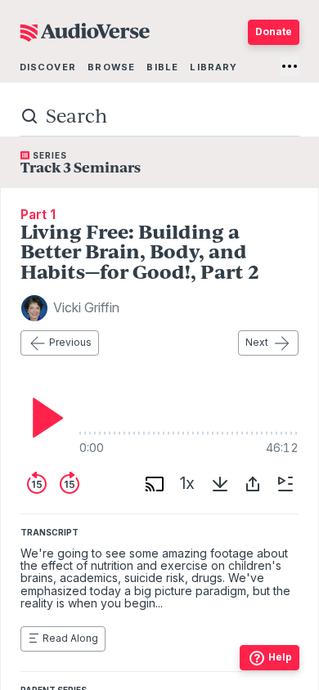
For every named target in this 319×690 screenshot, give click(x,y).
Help (280, 657)
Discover (48, 67)
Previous (70, 342)
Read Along (70, 638)
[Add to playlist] (285, 484)
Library (213, 67)
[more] (289, 66)
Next (256, 342)
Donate (273, 31)
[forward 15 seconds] (69, 484)
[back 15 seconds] (36, 484)
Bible (162, 67)
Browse (111, 67)
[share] (253, 484)
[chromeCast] (155, 484)
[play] (43, 417)
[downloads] (220, 484)
